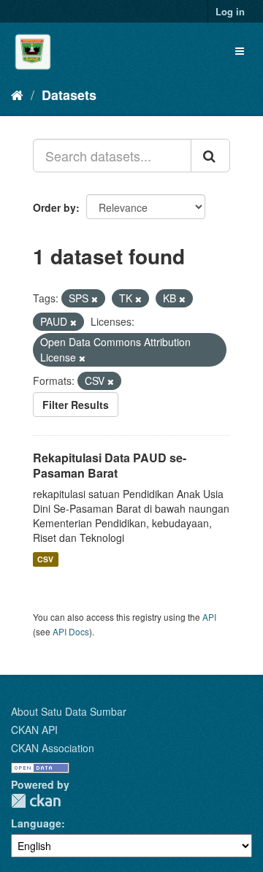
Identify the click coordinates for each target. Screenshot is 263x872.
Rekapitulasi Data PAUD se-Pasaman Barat (109, 465)
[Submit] (210, 155)
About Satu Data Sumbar (68, 711)
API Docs (71, 631)
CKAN (36, 800)
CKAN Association (52, 748)
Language (36, 823)
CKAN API (34, 729)
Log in (230, 11)
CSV (45, 559)
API (209, 617)
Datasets (69, 94)
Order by (54, 207)
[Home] (17, 94)
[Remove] (94, 299)
